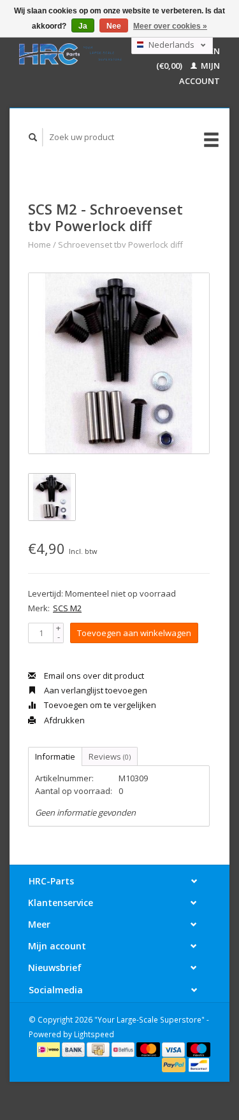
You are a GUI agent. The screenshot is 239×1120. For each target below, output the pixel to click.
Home (39, 244)
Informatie (55, 756)
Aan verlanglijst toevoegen (94, 690)
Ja (82, 26)
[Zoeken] (33, 137)
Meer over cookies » (170, 26)
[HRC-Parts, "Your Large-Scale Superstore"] (70, 54)
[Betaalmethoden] (49, 1048)
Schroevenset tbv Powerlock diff (120, 244)
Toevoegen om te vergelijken (99, 705)
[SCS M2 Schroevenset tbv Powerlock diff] (119, 363)
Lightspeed (94, 1034)
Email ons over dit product (93, 675)
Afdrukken (63, 720)
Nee (113, 26)
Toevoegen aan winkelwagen (134, 633)
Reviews (110, 756)
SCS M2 (67, 608)
